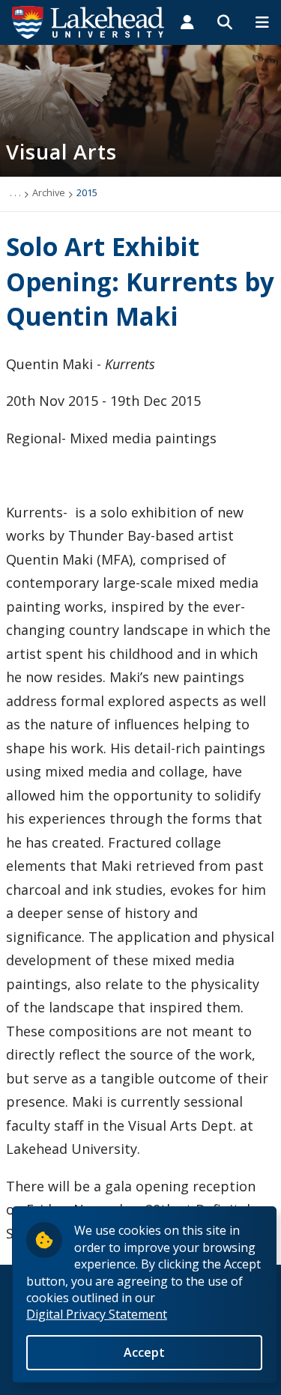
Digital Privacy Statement (96, 1314)
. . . (15, 192)
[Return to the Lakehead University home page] (88, 21)
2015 (86, 192)
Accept (144, 1352)
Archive (48, 192)
